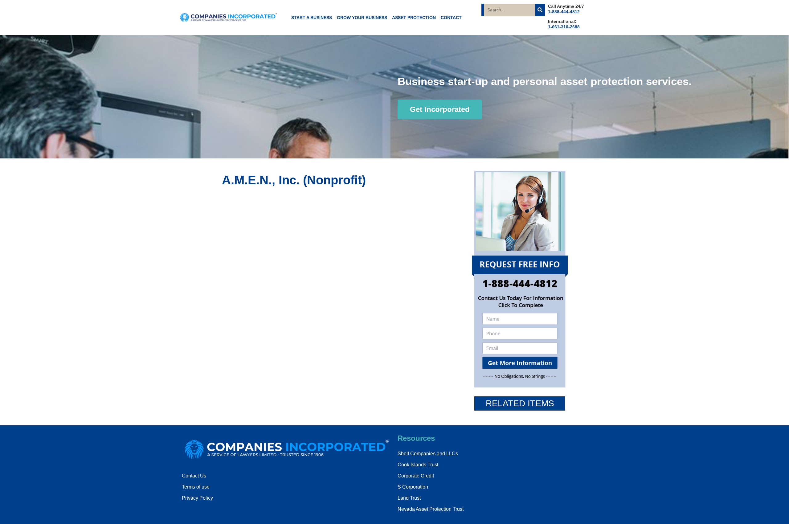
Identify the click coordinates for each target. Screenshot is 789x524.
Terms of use (196, 486)
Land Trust (409, 498)
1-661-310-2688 (564, 26)
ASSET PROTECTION (414, 17)
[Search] (540, 10)
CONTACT (451, 17)
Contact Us (194, 475)
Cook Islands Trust (418, 464)
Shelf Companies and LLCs (428, 453)
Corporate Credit (416, 475)
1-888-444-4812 (564, 11)
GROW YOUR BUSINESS (362, 17)
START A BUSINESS (311, 17)
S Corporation (413, 486)
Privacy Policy (197, 498)
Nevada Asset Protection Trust (431, 509)
